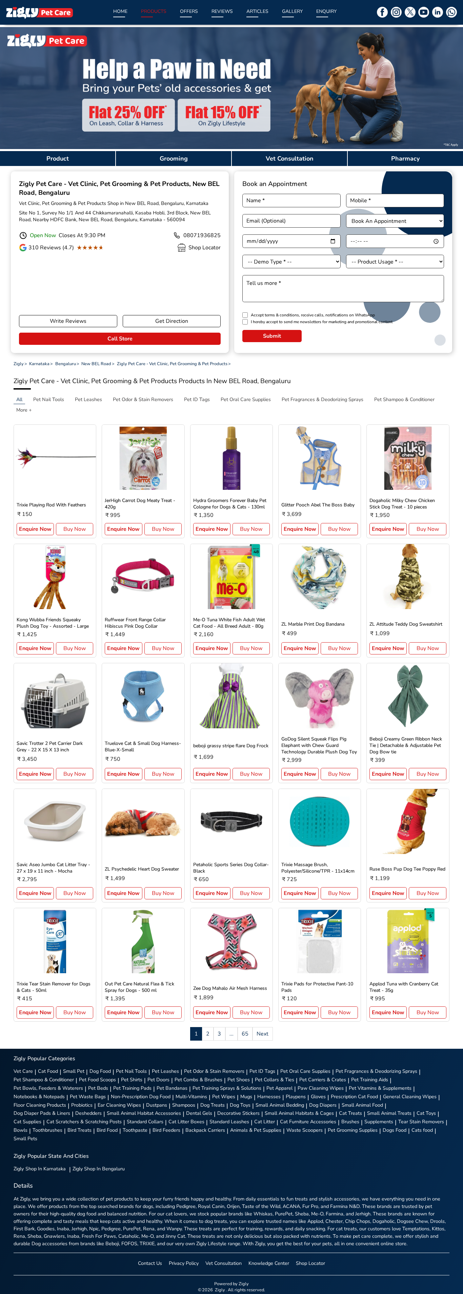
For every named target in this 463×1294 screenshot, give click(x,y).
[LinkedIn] (437, 12)
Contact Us (150, 1263)
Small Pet (73, 1071)
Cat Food (48, 1071)
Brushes (350, 1121)
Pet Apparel (279, 1088)
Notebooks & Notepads (39, 1096)
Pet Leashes (165, 1071)
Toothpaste (135, 1130)
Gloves (318, 1096)
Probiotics (82, 1105)
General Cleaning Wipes (410, 1096)
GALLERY (292, 11)
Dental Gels (199, 1113)
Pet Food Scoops (97, 1079)
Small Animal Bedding (280, 1105)
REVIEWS (222, 11)
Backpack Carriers (205, 1130)
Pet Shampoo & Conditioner (44, 1079)
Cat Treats (350, 1113)
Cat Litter (264, 1121)
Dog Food (100, 1071)
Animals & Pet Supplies (255, 1130)
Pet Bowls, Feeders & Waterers (48, 1088)
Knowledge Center (268, 1263)
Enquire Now (35, 529)
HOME (120, 11)
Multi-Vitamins (191, 1096)
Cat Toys (426, 1113)
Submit (272, 336)
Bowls (20, 1130)
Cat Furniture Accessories (308, 1121)
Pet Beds (98, 1088)
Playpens (296, 1096)
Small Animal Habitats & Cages (299, 1113)
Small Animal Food (362, 1105)
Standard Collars (145, 1121)
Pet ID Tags (262, 1071)
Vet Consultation (223, 1263)
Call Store (120, 338)
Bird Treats (79, 1130)
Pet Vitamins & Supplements (380, 1088)
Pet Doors (158, 1079)
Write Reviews (68, 321)
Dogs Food (394, 1130)
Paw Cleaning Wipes (321, 1088)
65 (245, 1034)
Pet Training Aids (369, 1079)
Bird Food (107, 1130)
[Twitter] (410, 12)
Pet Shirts (131, 1079)
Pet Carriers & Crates (322, 1079)
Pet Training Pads (132, 1088)
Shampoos (183, 1105)
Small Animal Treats (389, 1113)
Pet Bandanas (172, 1088)
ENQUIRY (326, 11)
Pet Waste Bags (88, 1096)
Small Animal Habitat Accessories (144, 1113)
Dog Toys (240, 1105)
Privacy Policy (184, 1263)
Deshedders (88, 1113)
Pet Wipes (223, 1096)
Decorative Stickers (238, 1113)
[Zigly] (39, 12)
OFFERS (189, 11)
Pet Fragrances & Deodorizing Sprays (376, 1071)
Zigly (40, 1168)
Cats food (422, 1130)
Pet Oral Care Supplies (305, 1071)
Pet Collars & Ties (274, 1079)
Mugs (246, 1096)
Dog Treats (212, 1105)
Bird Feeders (166, 1130)
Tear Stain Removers (421, 1121)
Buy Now (74, 529)
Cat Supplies (27, 1121)
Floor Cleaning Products (40, 1105)
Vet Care (23, 1071)
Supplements (378, 1121)
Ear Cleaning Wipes (119, 1105)
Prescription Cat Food (354, 1096)
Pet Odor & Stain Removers (214, 1071)
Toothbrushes (47, 1130)
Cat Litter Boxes (186, 1121)
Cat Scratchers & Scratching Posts (84, 1121)
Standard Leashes (229, 1121)
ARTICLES (257, 11)
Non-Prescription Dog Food (140, 1096)
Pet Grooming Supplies (353, 1130)
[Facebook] (382, 12)
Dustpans (156, 1105)
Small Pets (25, 1138)
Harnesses (269, 1096)
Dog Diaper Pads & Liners (42, 1113)
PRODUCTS (153, 11)
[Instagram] (396, 12)
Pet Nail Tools (131, 1071)
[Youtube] (424, 12)
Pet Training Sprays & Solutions (227, 1088)
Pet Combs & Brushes (198, 1079)
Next (262, 1034)
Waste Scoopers (304, 1130)
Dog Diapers (323, 1105)
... (231, 1034)
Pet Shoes (238, 1079)
